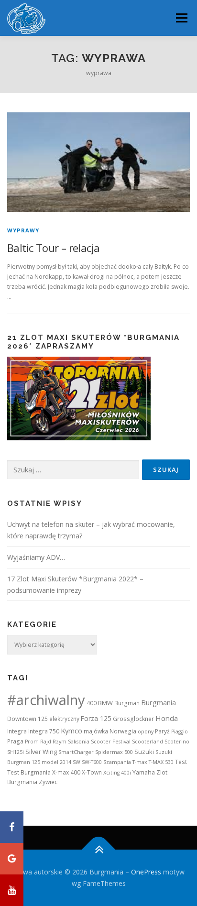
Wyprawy (23, 230)
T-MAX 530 (161, 762)
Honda (166, 718)
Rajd (45, 741)
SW (76, 762)
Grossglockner (133, 719)
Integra (17, 731)
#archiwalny (46, 700)
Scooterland (147, 741)
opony (145, 731)
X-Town (92, 772)
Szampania (117, 762)
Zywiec (48, 782)
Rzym (59, 741)
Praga (15, 741)
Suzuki (144, 751)
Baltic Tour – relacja (53, 247)
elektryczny (64, 719)
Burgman (127, 703)
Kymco (71, 730)
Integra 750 (43, 731)
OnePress (146, 871)
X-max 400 (66, 772)
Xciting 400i (117, 772)
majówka (96, 731)
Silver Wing (41, 751)
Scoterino (176, 741)
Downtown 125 (27, 719)
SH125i (15, 752)
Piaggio (179, 731)
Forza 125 (96, 718)
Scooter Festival (111, 741)
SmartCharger (76, 752)
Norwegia (122, 731)
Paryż (162, 731)
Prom (32, 741)
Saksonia (78, 741)
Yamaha (143, 772)
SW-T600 (92, 762)
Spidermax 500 (114, 752)
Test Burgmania (29, 772)
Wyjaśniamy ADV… (36, 557)
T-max (139, 762)
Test (181, 762)
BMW (105, 703)
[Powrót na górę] (99, 850)
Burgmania (158, 702)
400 (92, 703)
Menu (181, 18)
